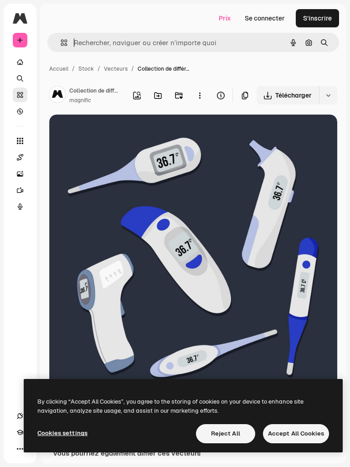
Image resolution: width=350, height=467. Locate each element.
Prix (225, 18)
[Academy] (20, 432)
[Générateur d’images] (20, 173)
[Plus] (20, 448)
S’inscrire (317, 18)
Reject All (225, 433)
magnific (80, 100)
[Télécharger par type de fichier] (328, 95)
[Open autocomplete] (60, 42)
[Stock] (20, 95)
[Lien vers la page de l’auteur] (57, 95)
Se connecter (265, 18)
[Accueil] (20, 62)
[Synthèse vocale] (20, 206)
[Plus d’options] (199, 95)
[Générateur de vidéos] (20, 190)
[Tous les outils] (20, 141)
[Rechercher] (20, 78)
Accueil (58, 69)
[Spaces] (20, 157)
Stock (86, 69)
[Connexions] (20, 416)
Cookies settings (62, 433)
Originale (109, 132)
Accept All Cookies (296, 433)
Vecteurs (116, 69)
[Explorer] (20, 111)
